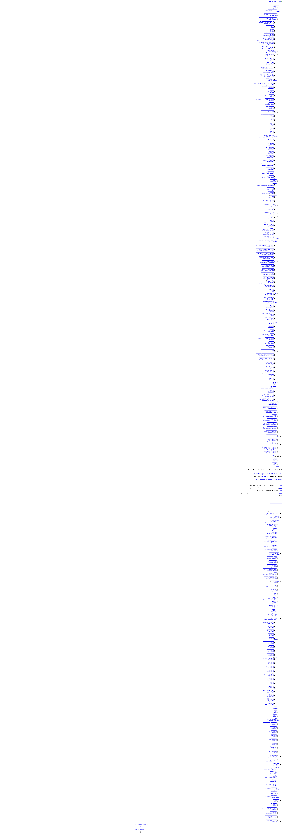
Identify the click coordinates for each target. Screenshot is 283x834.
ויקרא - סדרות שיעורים (268, 658)
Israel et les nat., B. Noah (271, 542)
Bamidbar (271, 30)
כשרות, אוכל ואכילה (272, 426)
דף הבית (277, 5)
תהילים (272, 132)
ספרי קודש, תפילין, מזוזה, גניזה (270, 428)
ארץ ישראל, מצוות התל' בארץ (270, 568)
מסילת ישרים (271, 207)
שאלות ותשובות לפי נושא (271, 404)
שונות (272, 321)
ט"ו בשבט (271, 108)
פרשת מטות (271, 686)
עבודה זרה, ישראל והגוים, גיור (270, 420)
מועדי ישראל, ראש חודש (271, 584)
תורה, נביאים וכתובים (274, 618)
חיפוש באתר (274, 6)
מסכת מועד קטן (270, 155)
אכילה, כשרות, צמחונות (268, 72)
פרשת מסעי (271, 687)
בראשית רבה (271, 139)
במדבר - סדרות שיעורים (268, 674)
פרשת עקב (271, 694)
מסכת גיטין (274, 744)
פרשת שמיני (271, 662)
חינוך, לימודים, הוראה (272, 422)
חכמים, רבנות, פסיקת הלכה (270, 411)
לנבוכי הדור (271, 228)
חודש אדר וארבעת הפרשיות (267, 110)
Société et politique (269, 39)
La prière (271, 37)
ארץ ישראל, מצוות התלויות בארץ (266, 67)
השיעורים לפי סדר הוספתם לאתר (269, 14)
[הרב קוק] (272, 216)
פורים (272, 350)
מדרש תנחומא (270, 141)
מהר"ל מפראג (273, 195)
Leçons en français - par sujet (267, 21)
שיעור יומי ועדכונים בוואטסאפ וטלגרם (268, 17)
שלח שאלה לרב (273, 403)
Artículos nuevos (270, 295)
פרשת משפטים (270, 649)
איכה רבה (271, 140)
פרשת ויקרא (271, 659)
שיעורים (277, 11)
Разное (272, 290)
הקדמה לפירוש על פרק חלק (270, 769)
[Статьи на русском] (266, 280)
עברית (275, 458)
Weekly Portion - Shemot (268, 268)
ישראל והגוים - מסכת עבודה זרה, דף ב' (269, 480)
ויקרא (272, 118)
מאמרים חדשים (273, 241)
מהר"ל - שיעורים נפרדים (268, 204)
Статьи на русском (272, 280)
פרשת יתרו (271, 647)
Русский (274, 462)
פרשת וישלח (271, 633)
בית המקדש (271, 310)
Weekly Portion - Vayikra (268, 269)
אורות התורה (271, 220)
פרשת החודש (273, 617)
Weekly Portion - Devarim (267, 272)
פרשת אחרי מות (270, 666)
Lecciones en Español (271, 52)
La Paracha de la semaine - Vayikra (265, 250)
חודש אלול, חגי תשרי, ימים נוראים (266, 338)
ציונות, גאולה (274, 415)
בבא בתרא (271, 164)
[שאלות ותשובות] (271, 402)
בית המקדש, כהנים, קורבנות (267, 68)
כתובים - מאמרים (270, 371)
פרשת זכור (274, 613)
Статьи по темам (269, 281)
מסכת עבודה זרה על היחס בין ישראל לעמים (267, 474)
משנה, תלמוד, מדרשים (271, 136)
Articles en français (272, 242)
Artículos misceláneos (268, 301)
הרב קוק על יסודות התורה (268, 395)
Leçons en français (272, 19)
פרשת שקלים (273, 611)
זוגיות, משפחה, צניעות (269, 70)
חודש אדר (274, 610)
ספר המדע (271, 188)
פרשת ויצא (271, 631)
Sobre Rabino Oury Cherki (270, 451)
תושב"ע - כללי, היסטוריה (268, 173)
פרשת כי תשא (270, 653)
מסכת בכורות (271, 171)
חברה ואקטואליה (270, 307)
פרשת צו (272, 661)
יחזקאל (272, 129)
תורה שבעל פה (270, 378)
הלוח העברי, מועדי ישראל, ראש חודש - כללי (264, 83)
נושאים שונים (271, 79)
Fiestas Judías (270, 298)
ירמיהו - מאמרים (270, 367)
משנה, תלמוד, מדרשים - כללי (270, 722)
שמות (272, 116)
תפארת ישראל (270, 197)
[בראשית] (272, 621)
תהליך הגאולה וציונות (269, 63)
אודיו (262, 476)
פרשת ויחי (271, 638)
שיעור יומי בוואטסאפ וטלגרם (272, 517)
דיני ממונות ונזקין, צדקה (271, 430)
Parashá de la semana (269, 297)
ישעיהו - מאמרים (270, 366)
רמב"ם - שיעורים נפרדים (268, 193)
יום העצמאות (271, 88)
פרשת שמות (271, 642)
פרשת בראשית (270, 623)
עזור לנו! (275, 7)
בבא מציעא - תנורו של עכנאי (267, 163)
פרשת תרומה (271, 650)
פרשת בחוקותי (270, 671)
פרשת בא (271, 645)
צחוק (272, 318)
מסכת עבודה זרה (270, 167)
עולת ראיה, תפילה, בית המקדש (266, 224)
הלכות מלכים (271, 191)
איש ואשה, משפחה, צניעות (270, 423)
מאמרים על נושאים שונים (271, 302)
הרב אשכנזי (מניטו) (272, 237)
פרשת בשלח (271, 646)
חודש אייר (271, 87)
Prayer (272, 273)
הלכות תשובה (270, 189)
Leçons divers (270, 50)
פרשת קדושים (270, 667)
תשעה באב (271, 335)
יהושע (272, 122)
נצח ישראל (271, 199)
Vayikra (272, 29)
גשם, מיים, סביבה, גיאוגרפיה (267, 75)
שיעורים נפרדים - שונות (271, 54)
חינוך (272, 71)
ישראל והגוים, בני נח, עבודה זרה (266, 313)
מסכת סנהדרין (273, 749)
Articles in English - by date (267, 264)
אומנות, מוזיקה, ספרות (271, 434)
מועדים (275, 322)
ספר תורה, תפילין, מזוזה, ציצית (267, 74)
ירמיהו (272, 128)
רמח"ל (275, 205)
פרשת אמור (271, 669)
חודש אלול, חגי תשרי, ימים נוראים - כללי (264, 99)
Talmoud (271, 34)
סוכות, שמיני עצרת (269, 104)
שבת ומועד (274, 414)
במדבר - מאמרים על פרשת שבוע (266, 358)
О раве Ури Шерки (272, 449)
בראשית (272, 115)
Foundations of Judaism (268, 274)
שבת (272, 82)
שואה (272, 66)
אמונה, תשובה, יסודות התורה (270, 407)
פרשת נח (272, 625)
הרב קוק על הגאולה (269, 233)
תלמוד (272, 375)
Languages (276, 456)
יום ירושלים (271, 91)
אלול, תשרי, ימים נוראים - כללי (270, 599)
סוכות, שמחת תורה (269, 343)
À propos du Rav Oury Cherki (269, 447)
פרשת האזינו (271, 703)
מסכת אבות (271, 168)
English (275, 460)
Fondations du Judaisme (268, 254)
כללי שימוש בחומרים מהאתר (270, 10)
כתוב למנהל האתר (272, 9)
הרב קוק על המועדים (269, 394)
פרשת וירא (271, 627)
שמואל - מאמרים (270, 363)
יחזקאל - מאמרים (270, 368)
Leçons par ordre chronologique (266, 22)
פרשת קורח (271, 680)
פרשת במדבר (271, 675)
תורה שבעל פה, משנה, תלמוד (270, 372)
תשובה (272, 306)
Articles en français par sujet (267, 244)
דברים (272, 120)
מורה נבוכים (271, 192)
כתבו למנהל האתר (141, 827)
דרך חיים (272, 201)
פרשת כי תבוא (270, 699)
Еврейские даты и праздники (266, 284)
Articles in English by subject (267, 262)
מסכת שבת (271, 144)
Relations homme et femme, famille (265, 41)
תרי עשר (272, 131)
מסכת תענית (271, 152)
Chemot (272, 27)
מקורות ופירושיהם (272, 408)
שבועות (272, 92)
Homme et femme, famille (270, 541)
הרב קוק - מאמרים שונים (268, 400)
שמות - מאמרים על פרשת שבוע (266, 355)
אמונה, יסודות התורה (269, 55)
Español (275, 463)
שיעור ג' (280, 490)
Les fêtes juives (270, 25)
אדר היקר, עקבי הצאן (269, 222)
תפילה (275, 380)
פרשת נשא (271, 676)
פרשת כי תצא (270, 698)
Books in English (272, 440)
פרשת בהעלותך (270, 678)
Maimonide (271, 45)
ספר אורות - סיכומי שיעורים (267, 388)
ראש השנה (271, 100)
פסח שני (272, 90)
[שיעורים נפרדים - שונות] (265, 54)
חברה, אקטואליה (270, 62)
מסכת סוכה (271, 149)
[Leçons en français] (270, 520)
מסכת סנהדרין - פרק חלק (268, 165)
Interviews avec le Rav (268, 258)
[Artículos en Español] (266, 293)
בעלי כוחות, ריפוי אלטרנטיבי (270, 431)
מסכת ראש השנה (270, 147)
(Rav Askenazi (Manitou (268, 48)
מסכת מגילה (271, 153)
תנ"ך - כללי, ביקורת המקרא (267, 114)
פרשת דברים (271, 691)
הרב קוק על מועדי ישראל (268, 230)
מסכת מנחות (271, 169)
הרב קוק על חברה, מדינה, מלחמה (266, 399)
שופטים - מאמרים (269, 362)
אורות (272, 217)
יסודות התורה (270, 303)
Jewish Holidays (270, 265)
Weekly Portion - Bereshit (268, 266)
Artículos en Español (272, 293)
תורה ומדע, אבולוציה (269, 58)
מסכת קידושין (270, 161)
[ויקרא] (273, 657)
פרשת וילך (271, 702)
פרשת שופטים (270, 696)
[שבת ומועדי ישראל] (270, 581)
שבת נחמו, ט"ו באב (269, 98)
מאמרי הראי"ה (270, 226)
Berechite (271, 26)
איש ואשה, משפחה (269, 317)
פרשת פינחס (271, 684)
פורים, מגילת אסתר (269, 111)
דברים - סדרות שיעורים (268, 690)
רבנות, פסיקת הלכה (269, 176)
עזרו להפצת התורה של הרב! (141, 824)
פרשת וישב (271, 634)
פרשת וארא (271, 643)
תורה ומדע (271, 305)
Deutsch (275, 464)
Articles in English (272, 261)
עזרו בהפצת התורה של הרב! (276, 507)
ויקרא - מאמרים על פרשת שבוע (266, 357)
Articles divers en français (268, 260)
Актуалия (271, 287)
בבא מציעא (274, 747)
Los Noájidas (270, 299)
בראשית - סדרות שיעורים (268, 622)
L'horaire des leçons (269, 23)
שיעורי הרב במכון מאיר (271, 18)
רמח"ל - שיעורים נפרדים (268, 212)
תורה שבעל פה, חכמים (271, 172)
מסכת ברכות (271, 143)
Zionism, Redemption (268, 276)
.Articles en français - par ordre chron (265, 245)
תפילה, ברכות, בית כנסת (271, 412)
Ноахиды (271, 289)
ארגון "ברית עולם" (275, 455)
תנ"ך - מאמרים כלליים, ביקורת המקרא (265, 353)
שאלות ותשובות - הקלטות (268, 78)
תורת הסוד (271, 175)
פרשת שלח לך (270, 679)
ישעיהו (272, 127)
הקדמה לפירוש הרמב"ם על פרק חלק (265, 185)
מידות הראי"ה (270, 391)
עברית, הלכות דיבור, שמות (271, 410)
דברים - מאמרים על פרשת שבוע (266, 359)
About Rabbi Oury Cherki (270, 448)
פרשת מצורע (271, 665)
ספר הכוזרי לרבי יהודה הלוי (271, 382)
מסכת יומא (271, 148)
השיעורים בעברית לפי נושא (270, 13)
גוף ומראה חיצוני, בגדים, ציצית (270, 424)
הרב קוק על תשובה (269, 232)
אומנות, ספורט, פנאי (269, 76)
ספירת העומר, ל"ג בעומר (268, 86)
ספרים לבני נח (273, 443)
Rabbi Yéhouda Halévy (268, 43)
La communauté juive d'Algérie (266, 257)
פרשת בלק (271, 683)
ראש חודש (271, 323)
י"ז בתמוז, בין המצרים (269, 95)
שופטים (272, 123)
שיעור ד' (280, 493)
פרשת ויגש (271, 637)
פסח (273, 84)
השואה (272, 314)
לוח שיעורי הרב (273, 15)
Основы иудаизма (269, 286)
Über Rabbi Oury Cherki (271, 452)
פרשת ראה (271, 695)
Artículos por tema (269, 294)
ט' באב (272, 96)
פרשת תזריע (271, 663)
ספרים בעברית (273, 438)
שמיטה (272, 311)
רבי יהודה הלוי (273, 181)
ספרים (278, 436)
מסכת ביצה (271, 151)
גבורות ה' (272, 196)
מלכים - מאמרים (270, 365)
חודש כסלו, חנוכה (270, 106)
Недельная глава (269, 285)
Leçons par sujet (273, 521)
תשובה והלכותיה (270, 59)
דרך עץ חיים (271, 210)
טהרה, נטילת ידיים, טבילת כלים (269, 427)
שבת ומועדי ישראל (272, 80)
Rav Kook (271, 47)
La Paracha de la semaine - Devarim (265, 253)
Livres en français (272, 439)
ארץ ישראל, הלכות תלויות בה (270, 416)
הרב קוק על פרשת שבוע (268, 229)
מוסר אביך (271, 225)
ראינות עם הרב (270, 319)
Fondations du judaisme (268, 35)
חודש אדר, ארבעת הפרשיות (267, 349)
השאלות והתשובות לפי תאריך (270, 406)
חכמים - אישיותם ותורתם (268, 177)
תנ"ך (275, 112)
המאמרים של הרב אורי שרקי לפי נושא (268, 240)
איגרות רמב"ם (270, 187)
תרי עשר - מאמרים (269, 370)
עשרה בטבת (271, 346)
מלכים (272, 126)
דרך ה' (272, 208)
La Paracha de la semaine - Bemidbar (265, 252)
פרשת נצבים (271, 700)
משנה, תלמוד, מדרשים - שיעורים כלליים (265, 137)
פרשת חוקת (271, 682)
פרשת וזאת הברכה (269, 704)
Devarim (272, 31)
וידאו (265, 476)
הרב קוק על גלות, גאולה (268, 398)
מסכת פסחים (271, 145)
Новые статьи (270, 282)
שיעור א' (280, 485)
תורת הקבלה (271, 379)
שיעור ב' (280, 488)
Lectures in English (272, 51)
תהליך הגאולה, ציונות (269, 309)
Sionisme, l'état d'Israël (268, 38)
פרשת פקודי (271, 655)
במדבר (272, 119)
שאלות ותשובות (275, 402)
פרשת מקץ (271, 635)
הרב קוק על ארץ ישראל (268, 234)
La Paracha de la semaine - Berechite (265, 248)
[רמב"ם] (272, 183)
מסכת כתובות (270, 157)
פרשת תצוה (271, 651)
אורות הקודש (271, 218)
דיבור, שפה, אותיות (269, 60)
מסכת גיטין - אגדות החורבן (268, 160)
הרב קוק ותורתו (273, 387)
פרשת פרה (274, 615)
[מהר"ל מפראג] (269, 195)
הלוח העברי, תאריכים (272, 432)
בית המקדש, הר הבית (272, 418)
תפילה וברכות (273, 179)
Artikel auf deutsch (272, 291)
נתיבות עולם (271, 203)
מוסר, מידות (271, 56)
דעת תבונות (271, 209)
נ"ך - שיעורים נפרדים (269, 135)
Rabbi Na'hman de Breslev (267, 46)
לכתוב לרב (277, 453)
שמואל (272, 124)
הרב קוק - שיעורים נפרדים (268, 236)
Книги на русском (272, 442)
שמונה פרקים (271, 184)
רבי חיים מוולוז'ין (273, 214)
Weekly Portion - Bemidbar (267, 270)
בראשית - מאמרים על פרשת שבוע (266, 354)
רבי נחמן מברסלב (273, 213)
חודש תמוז (271, 94)
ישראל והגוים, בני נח (269, 64)
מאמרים (277, 238)
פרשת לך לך (271, 626)
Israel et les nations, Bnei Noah (266, 42)
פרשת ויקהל (271, 654)
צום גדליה (271, 102)
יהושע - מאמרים (270, 361)
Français (275, 459)
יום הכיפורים (271, 103)
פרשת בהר (271, 670)
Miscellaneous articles (268, 278)
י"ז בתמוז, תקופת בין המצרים (267, 334)
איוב (273, 133)
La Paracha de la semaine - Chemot (265, 249)
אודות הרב (277, 444)
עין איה (272, 221)
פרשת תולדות (270, 630)
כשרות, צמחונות (273, 573)
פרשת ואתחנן (270, 692)
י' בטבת (272, 107)
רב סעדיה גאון (273, 180)
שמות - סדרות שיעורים (268, 641)
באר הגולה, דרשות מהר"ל (268, 200)
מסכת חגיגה (271, 156)
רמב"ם (275, 183)
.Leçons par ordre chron (271, 522)
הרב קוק (275, 216)
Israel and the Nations (268, 277)
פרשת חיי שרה (270, 629)
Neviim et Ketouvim (269, 33)
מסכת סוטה (271, 159)
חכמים (272, 376)
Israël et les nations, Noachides (266, 256)
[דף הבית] (275, 5)
